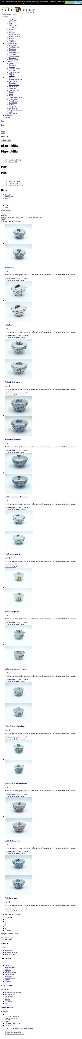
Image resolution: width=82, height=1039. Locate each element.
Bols (10, 24)
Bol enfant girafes (12, 611)
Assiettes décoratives (15, 79)
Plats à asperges (14, 47)
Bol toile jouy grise (12, 382)
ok (3, 132)
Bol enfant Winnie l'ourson (16, 783)
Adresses (7, 1000)
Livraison (8, 965)
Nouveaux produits (11, 952)
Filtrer (3, 219)
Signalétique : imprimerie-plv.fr (14, 1034)
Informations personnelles (13, 992)
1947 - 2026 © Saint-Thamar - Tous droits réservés (17, 1029)
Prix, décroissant (38, 217)
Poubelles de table (14, 72)
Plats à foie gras (14, 52)
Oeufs (11, 94)
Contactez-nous (10, 978)
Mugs (10, 31)
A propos (8, 971)
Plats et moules (11, 43)
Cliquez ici (9, 1025)
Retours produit (10, 994)
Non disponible (15, 160)
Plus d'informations (76, 2)
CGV (6, 969)
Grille (6, 205)
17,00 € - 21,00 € (16, 185)
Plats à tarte (12, 58)
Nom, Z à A (20, 217)
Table (8, 61)
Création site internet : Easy (13, 1032)
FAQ (6, 1003)
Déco (8, 77)
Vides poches (13, 113)
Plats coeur (12, 51)
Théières (11, 42)
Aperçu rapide (10, 280)
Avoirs (7, 998)
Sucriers (11, 38)
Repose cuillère (13, 59)
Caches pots (12, 88)
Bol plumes (9, 325)
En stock (13, 162)
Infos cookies (9, 976)
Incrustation (8, 115)
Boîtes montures (14, 85)
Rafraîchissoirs (13, 108)
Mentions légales (10, 967)
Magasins (8, 981)
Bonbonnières (13, 86)
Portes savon (13, 103)
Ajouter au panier (10, 278)
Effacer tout (6, 140)
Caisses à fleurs (13, 90)
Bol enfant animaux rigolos (16, 669)
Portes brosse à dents (15, 97)
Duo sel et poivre (14, 68)
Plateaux (11, 95)
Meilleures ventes (10, 954)
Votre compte (6, 985)
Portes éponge (13, 101)
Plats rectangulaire (14, 56)
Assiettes (11, 63)
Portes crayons (13, 99)
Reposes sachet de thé (16, 36)
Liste (6, 207)
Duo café (12, 67)
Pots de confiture (14, 34)
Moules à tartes (13, 45)
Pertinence (4, 217)
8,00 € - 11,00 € (15, 181)
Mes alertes (8, 1001)
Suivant (8, 930)
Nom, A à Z (12, 217)
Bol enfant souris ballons (15, 726)
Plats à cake (12, 49)
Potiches (11, 104)
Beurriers (12, 22)
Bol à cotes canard (12, 554)
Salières (11, 74)
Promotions (8, 950)
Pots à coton (12, 106)
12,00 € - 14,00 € (15, 183)
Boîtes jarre (12, 83)
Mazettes (11, 29)
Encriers (11, 92)
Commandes (9, 996)
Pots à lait (12, 33)
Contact (7, 117)
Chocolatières (13, 25)
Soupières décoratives (15, 110)
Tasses (11, 40)
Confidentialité (9, 974)
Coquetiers (12, 65)
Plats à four (12, 54)
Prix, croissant (28, 217)
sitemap (7, 980)
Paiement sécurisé (10, 972)
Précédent (8, 918)
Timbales (11, 76)
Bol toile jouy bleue (12, 439)
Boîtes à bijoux (13, 81)
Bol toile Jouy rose (12, 841)
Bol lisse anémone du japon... (17, 497)
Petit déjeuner (11, 20)
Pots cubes (12, 70)
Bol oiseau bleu (11, 898)
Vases (10, 112)
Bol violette (9, 267)
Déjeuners (12, 27)
